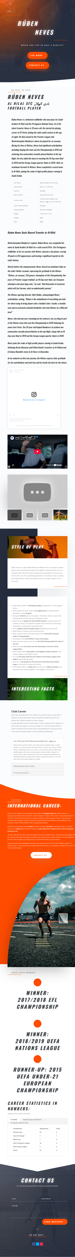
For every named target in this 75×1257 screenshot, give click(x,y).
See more (36, 55)
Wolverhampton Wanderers (32, 1120)
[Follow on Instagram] (41, 1244)
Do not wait (36, 1235)
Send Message (53, 1222)
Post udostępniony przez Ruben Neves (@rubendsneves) (34, 425)
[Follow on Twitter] (37, 1244)
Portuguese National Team (19, 1123)
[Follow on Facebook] (33, 1244)
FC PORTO (14, 1120)
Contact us (36, 65)
